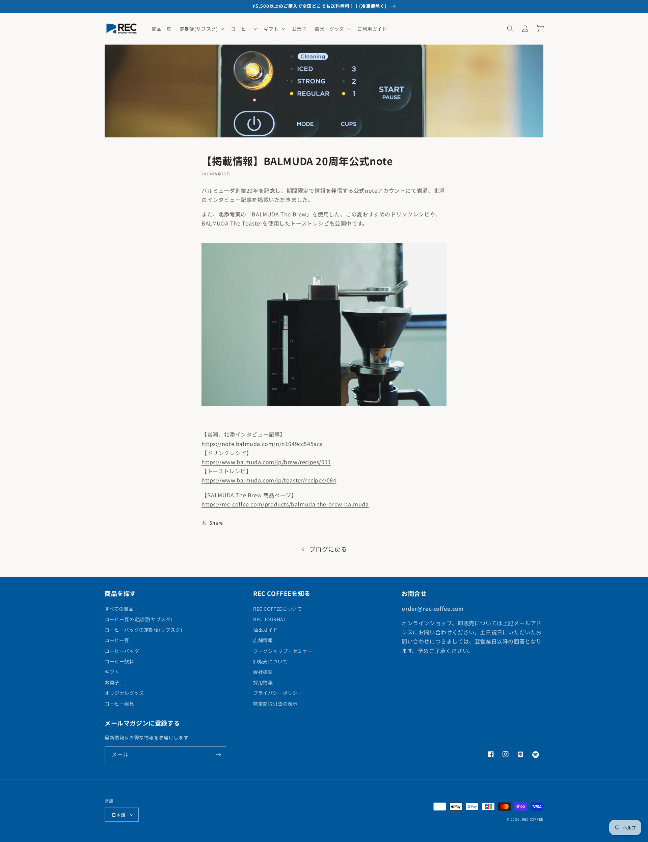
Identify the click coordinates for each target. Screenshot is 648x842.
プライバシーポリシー (277, 692)
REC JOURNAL (270, 619)
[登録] (218, 754)
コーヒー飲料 (119, 661)
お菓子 (112, 682)
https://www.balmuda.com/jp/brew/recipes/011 (266, 462)
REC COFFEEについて (277, 608)
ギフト (112, 671)
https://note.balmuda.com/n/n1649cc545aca (262, 444)
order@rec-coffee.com (433, 608)
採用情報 (263, 682)
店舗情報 (263, 640)
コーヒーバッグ (122, 651)
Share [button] (216, 522)
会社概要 (263, 671)
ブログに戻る (328, 549)
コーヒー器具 (119, 703)
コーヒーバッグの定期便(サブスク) (143, 629)
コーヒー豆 (117, 640)
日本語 (118, 815)
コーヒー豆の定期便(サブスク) (138, 619)
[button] (201, 29)
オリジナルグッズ (124, 692)
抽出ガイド (265, 629)
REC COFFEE (532, 819)
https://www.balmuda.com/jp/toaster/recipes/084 (268, 480)
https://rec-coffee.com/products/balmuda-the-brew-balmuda (285, 504)
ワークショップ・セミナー (282, 651)
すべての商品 (119, 608)
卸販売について (270, 661)
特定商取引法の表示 (275, 703)
